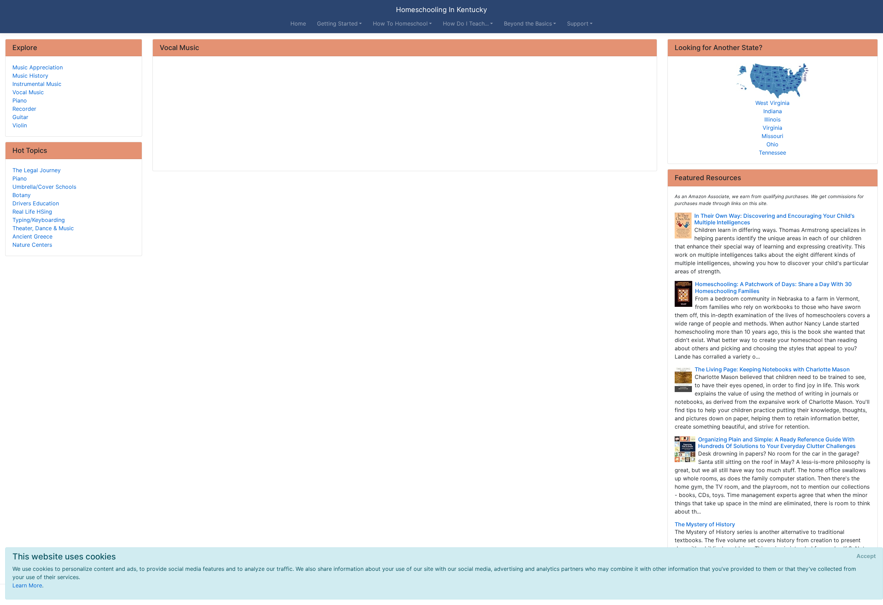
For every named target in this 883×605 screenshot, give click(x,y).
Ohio (772, 144)
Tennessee (772, 152)
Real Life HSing (32, 211)
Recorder (24, 108)
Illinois (772, 119)
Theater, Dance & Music (43, 228)
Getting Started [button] (337, 23)
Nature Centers (32, 244)
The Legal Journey (36, 170)
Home (298, 23)
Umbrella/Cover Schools (44, 186)
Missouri (772, 136)
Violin (19, 125)
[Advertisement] (367, 114)
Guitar (20, 117)
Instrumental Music (36, 83)
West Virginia (772, 102)
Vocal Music (28, 92)
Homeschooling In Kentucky (441, 10)
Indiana (772, 111)
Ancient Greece (32, 236)
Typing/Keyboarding (38, 219)
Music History (30, 75)
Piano (19, 100)
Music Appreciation (37, 67)
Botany (21, 195)
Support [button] (577, 23)
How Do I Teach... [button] (466, 23)
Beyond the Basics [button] (528, 23)
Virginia (772, 127)
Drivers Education (35, 203)
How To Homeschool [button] (400, 23)
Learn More (27, 585)
